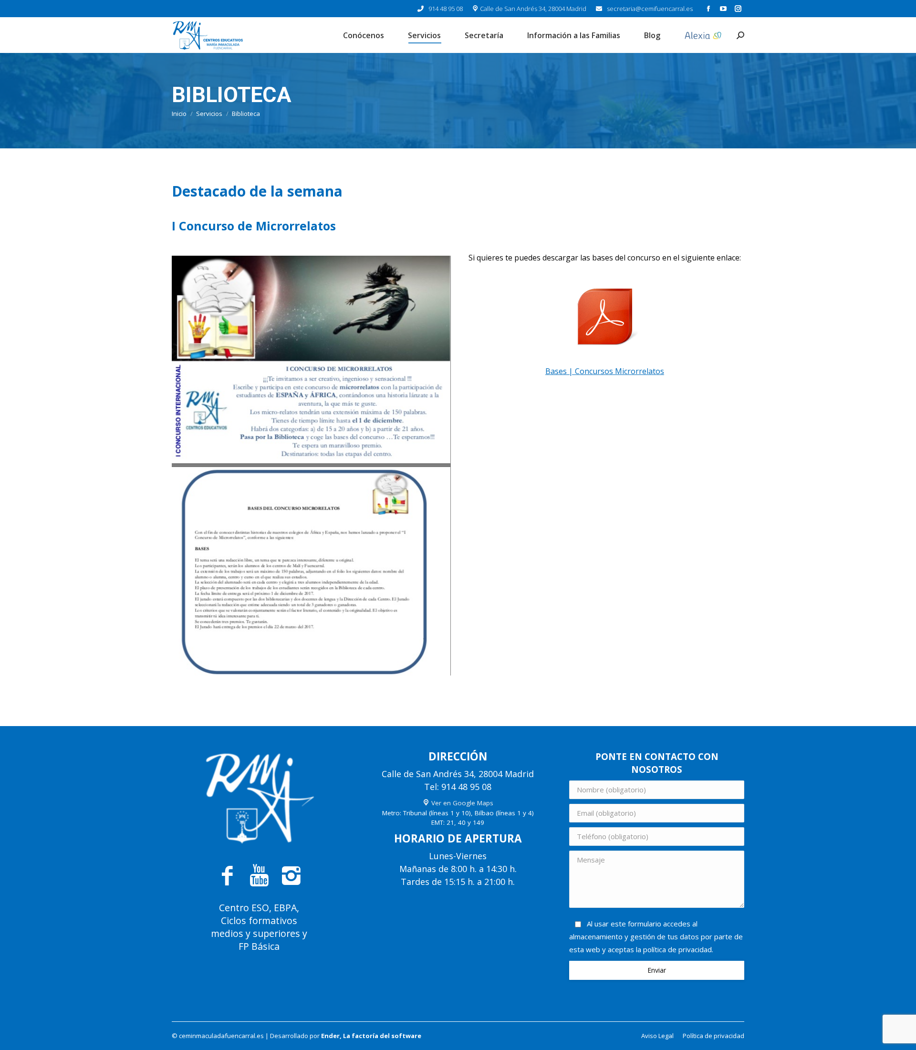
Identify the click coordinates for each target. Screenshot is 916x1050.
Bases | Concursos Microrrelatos (604, 371)
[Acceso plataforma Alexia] (703, 35)
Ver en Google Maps (461, 803)
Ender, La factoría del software (371, 1035)
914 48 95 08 (445, 8)
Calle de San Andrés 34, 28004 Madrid (532, 8)
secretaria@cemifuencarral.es (650, 8)
